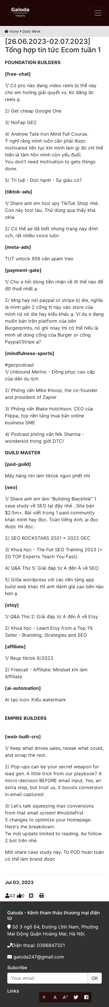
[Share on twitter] (76, 997)
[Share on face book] (86, 997)
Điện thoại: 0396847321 (38, 945)
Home (13, 31)
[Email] (31, 895)
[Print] (41, 895)
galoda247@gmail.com (38, 957)
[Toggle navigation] (98, 13)
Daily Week (31, 31)
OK (95, 978)
